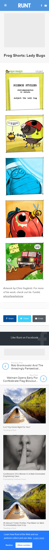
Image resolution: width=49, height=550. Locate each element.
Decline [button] (9, 545)
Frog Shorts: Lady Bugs (24, 55)
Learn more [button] (38, 538)
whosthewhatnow (13, 296)
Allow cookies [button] (23, 545)
